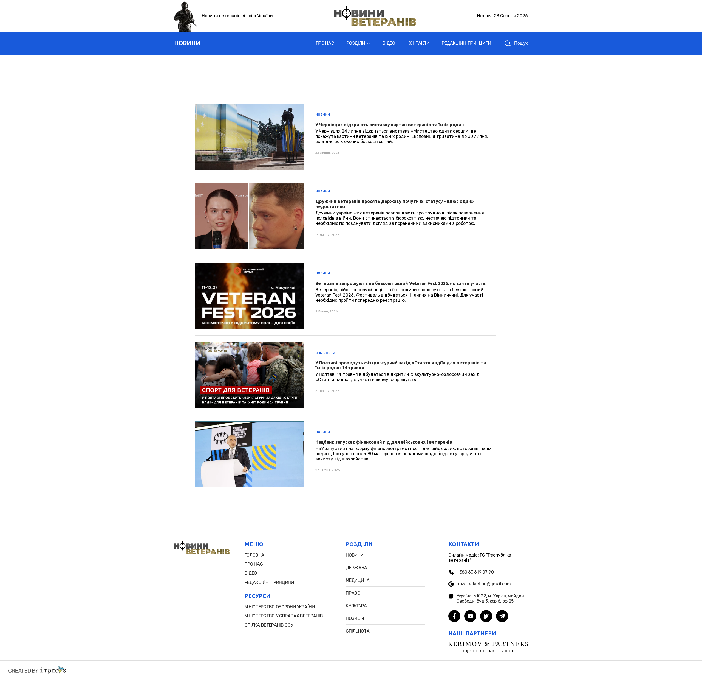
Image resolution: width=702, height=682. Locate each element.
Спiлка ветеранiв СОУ (269, 625)
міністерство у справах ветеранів (284, 616)
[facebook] (454, 616)
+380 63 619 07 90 (475, 572)
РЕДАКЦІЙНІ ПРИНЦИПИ (466, 43)
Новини (322, 114)
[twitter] (486, 616)
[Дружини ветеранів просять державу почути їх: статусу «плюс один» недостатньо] (345, 216)
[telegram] (502, 616)
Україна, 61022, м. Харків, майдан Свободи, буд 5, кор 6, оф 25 (490, 598)
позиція (355, 618)
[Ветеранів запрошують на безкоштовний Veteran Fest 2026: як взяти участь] (345, 295)
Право (353, 593)
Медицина (357, 580)
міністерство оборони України (280, 607)
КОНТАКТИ (418, 43)
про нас (254, 564)
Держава (356, 567)
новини (187, 43)
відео (251, 573)
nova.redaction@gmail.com (484, 583)
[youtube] (470, 616)
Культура (356, 605)
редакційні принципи (269, 582)
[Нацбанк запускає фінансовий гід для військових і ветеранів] (345, 454)
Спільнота (325, 353)
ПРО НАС (325, 43)
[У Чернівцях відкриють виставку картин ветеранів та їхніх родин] (345, 137)
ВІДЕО (389, 43)
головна (254, 555)
